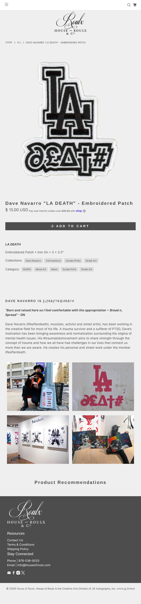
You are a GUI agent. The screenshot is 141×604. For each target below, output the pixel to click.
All (19, 42)
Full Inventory (53, 260)
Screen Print (69, 269)
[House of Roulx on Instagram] (18, 573)
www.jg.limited (126, 588)
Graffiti (27, 269)
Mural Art (41, 269)
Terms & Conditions (20, 544)
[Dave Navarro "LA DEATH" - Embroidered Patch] (70, 123)
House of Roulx (26, 588)
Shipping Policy (18, 549)
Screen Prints (73, 260)
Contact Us (15, 540)
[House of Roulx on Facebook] (13, 573)
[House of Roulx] (70, 23)
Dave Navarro (33, 260)
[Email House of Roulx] (9, 573)
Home (8, 42)
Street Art (91, 260)
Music (54, 269)
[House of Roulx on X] (23, 573)
